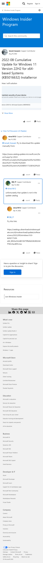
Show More (8, 113)
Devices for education (9, 403)
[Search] (23, 3)
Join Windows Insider (13, 296)
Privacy (26, 552)
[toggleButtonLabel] (39, 10)
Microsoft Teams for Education (11, 407)
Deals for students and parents (12, 422)
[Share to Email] (33, 312)
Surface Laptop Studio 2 (10, 331)
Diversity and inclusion (9, 533)
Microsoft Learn (7, 483)
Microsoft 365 (7, 449)
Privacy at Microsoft (8, 525)
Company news (7, 521)
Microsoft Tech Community (10, 491)
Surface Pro (6, 323)
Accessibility (6, 536)
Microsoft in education (9, 399)
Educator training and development (13, 418)
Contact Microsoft (16, 552)
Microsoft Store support (10, 369)
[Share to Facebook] (13, 312)
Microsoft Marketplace (9, 494)
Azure (4, 475)
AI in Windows (7, 342)
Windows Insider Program (12, 10)
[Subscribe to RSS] (29, 312)
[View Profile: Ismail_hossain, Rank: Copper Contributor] (5, 52)
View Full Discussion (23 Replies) (15, 131)
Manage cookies (7, 554)
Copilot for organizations (10, 335)
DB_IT (14, 182)
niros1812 (12, 136)
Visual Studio (7, 502)
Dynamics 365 (7, 445)
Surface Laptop (7, 327)
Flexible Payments (8, 388)
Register (30, 3)
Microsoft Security (8, 441)
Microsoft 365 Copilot (9, 460)
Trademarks (28, 554)
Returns (5, 373)
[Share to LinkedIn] (9, 312)
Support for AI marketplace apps (12, 487)
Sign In (37, 3)
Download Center (8, 365)
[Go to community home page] (8, 3)
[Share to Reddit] (21, 312)
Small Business (7, 464)
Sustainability (7, 540)
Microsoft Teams (7, 456)
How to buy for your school (10, 415)
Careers (5, 513)
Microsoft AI (6, 437)
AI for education (7, 426)
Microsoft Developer (9, 479)
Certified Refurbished (9, 380)
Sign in (12, 272)
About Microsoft (7, 517)
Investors (5, 529)
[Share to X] (17, 312)
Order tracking (7, 377)
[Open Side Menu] (3, 3)
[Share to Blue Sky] (25, 312)
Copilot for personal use (10, 338)
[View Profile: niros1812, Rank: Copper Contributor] (4, 137)
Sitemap (5, 552)
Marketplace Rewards (9, 498)
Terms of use (18, 554)
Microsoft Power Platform (10, 453)
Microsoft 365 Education (10, 411)
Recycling (16, 557)
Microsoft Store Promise (10, 384)
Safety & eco (6, 557)
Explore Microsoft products (10, 346)
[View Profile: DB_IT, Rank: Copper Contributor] (8, 183)
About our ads (26, 557)
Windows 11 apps (8, 350)
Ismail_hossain (14, 51)
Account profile (7, 361)
